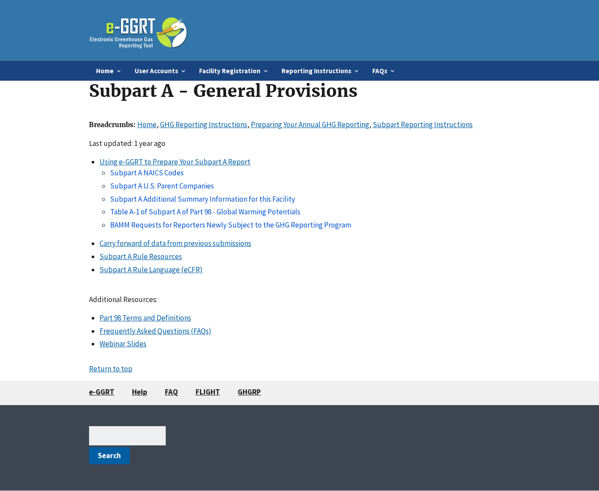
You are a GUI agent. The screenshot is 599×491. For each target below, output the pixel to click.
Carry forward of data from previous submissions (175, 243)
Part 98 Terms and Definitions (145, 318)
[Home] (138, 30)
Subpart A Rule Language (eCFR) (151, 269)
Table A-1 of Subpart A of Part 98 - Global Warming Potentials (205, 212)
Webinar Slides (123, 344)
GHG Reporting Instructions (203, 124)
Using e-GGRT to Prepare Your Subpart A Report (175, 162)
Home (147, 124)
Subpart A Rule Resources (141, 256)
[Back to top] (575, 467)
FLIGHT (208, 392)
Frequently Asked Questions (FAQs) (155, 331)
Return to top (110, 369)
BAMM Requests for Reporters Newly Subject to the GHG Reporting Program (230, 225)
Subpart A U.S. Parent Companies (162, 186)
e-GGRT (101, 392)
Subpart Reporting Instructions (423, 124)
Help (139, 392)
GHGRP (249, 392)
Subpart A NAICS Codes (147, 173)
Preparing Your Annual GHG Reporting (310, 124)
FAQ (171, 392)
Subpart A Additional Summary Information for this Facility (202, 199)
